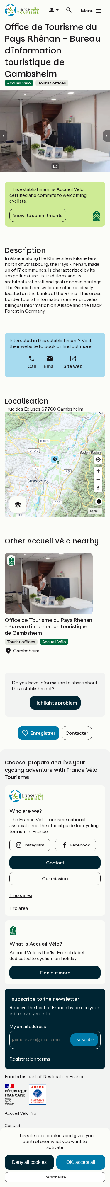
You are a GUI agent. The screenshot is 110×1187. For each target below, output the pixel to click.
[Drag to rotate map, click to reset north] (98, 488)
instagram (34, 845)
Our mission (55, 878)
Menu (87, 10)
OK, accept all (80, 1162)
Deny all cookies (29, 1162)
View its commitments (37, 215)
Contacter (76, 733)
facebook (80, 845)
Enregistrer (42, 733)
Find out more (55, 973)
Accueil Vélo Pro (20, 1113)
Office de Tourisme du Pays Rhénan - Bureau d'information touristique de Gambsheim (48, 626)
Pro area (18, 908)
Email (50, 366)
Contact (55, 863)
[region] (55, 464)
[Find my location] (98, 459)
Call (32, 366)
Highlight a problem (55, 703)
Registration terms (29, 1059)
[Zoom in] (98, 471)
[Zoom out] (98, 479)
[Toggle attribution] (98, 501)
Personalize (55, 1177)
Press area (20, 895)
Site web (73, 366)
